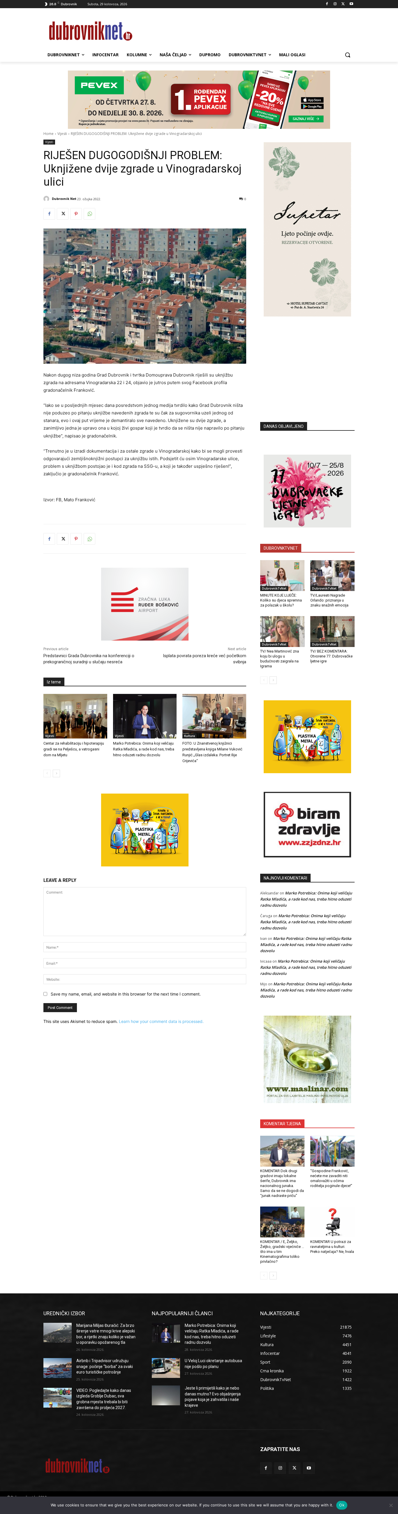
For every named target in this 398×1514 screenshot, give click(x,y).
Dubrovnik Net (64, 198)
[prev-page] (47, 773)
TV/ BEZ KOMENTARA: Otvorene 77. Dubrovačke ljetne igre (331, 656)
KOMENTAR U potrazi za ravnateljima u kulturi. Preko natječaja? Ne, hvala (332, 1246)
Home (48, 133)
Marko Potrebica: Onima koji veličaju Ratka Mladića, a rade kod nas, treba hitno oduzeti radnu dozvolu (143, 749)
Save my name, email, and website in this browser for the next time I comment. (126, 993)
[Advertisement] (307, 360)
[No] (391, 1505)
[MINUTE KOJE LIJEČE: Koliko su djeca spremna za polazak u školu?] (282, 575)
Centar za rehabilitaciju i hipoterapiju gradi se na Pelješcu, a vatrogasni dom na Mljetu (73, 749)
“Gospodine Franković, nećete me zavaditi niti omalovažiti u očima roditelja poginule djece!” (331, 1178)
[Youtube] (351, 4)
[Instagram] (335, 4)
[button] (348, 55)
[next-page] (56, 773)
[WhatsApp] (89, 214)
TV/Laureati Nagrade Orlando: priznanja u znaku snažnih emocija (329, 600)
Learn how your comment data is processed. (161, 1021)
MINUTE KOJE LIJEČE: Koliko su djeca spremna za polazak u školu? (281, 600)
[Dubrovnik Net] (47, 199)
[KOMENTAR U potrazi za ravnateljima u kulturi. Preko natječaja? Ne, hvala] (332, 1222)
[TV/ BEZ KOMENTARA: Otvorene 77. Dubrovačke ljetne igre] (332, 631)
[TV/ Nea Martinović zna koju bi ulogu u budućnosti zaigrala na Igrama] (282, 631)
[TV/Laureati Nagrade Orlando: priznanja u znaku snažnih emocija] (332, 575)
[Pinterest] (76, 214)
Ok (341, 1505)
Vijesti (62, 133)
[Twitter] (343, 4)
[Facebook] (327, 4)
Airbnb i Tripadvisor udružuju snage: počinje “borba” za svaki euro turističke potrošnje (104, 1366)
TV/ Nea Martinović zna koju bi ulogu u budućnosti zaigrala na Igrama (279, 658)
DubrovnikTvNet (274, 588)
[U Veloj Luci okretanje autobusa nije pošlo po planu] (166, 1368)
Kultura (189, 736)
